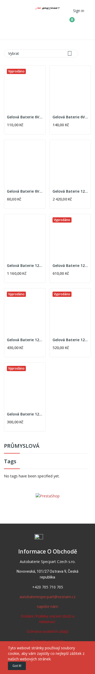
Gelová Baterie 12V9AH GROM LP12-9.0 (70, 339)
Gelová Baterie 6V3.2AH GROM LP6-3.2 (70, 116)
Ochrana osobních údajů (48, 631)
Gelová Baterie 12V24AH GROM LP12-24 (25, 265)
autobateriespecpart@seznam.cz (47, 596)
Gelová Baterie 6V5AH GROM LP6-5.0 (25, 116)
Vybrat (40, 53)
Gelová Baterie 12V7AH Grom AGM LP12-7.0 (25, 414)
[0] (68, 17)
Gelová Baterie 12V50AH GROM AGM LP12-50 (70, 191)
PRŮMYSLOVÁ (21, 446)
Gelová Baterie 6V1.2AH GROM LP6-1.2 (25, 191)
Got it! (16, 666)
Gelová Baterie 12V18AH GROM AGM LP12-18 (70, 265)
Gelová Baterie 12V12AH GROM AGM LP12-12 (25, 339)
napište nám (47, 606)
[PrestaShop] (48, 495)
